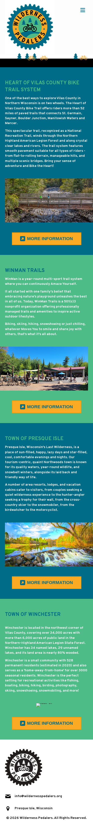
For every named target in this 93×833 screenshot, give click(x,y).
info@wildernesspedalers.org (38, 796)
